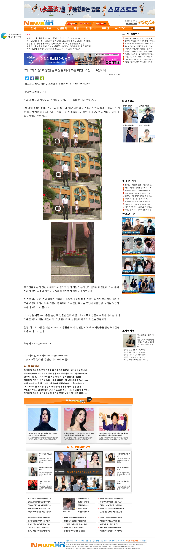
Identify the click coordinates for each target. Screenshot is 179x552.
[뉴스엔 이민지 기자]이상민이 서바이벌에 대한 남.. (45, 460)
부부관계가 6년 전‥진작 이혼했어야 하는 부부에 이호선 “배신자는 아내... (56, 373)
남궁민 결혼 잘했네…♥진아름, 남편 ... (111, 512)
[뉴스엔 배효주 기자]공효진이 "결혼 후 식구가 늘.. (45, 474)
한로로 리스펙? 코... (84, 502)
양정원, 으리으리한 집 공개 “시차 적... (39, 502)
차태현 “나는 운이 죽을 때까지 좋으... (111, 517)
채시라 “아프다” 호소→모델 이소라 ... (111, 502)
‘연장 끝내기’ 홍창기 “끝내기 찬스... (39, 527)
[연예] (33, 30)
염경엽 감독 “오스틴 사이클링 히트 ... (75, 521)
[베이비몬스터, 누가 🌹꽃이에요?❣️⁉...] (138, 293)
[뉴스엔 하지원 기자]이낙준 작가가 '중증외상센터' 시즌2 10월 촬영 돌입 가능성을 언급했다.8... (78, 438)
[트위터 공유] (27, 78)
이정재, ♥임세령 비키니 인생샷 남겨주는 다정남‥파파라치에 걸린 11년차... (60, 46)
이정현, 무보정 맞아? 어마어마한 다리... (112, 498)
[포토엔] (105, 30)
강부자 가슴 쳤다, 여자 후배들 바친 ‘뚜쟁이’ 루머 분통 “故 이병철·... (53, 377)
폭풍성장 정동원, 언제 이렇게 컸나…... (40, 508)
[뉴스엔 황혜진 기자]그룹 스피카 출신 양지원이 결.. (123, 474)
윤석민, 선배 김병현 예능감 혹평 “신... (75, 517)
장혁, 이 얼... (66, 511)
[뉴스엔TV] (119, 30)
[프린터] (42, 78)
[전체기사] (90, 30)
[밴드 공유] (37, 78)
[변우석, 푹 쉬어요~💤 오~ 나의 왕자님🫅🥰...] (138, 254)
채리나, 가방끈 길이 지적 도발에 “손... (39, 505)
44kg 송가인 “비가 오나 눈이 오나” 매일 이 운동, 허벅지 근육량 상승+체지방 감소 (151, 57)
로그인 (127, 21)
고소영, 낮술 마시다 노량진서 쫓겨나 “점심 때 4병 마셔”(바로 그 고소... (58, 38)
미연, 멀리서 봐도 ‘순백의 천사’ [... (110, 521)
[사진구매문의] (131, 24)
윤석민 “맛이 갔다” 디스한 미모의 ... (39, 524)
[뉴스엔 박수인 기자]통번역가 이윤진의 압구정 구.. (123, 487)
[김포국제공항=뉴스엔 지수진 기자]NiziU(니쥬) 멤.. (123, 460)
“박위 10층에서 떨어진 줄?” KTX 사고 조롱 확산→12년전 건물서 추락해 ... (57, 390)
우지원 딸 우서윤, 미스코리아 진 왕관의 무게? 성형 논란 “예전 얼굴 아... (55, 393)
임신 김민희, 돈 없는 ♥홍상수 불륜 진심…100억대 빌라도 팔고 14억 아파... (59, 41)
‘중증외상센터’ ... (83, 505)
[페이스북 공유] (32, 78)
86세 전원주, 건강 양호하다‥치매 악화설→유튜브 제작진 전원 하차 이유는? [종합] (113, 434)
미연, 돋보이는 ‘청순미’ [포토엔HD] (111, 531)
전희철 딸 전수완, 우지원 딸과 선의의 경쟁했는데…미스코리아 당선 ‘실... (56, 380)
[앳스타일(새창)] (146, 24)
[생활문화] (62, 30)
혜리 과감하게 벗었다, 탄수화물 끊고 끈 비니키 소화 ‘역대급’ (53, 49)
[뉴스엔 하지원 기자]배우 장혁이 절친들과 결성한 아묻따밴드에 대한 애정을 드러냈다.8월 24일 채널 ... (43, 438)
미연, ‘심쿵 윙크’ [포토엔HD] (108, 524)
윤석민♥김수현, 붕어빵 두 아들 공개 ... (39, 517)
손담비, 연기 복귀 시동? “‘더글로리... (111, 505)
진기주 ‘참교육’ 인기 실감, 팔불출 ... (75, 531)
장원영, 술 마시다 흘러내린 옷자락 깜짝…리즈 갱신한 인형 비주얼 (55, 44)
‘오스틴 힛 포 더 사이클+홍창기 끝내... (75, 524)
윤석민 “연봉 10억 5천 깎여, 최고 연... (39, 531)
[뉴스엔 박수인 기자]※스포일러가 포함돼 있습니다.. (45, 487)
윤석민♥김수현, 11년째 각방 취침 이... (39, 521)
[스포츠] (47, 30)
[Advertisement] (138, 80)
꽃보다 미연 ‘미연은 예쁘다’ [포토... (110, 527)
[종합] (76, 30)
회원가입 (134, 21)
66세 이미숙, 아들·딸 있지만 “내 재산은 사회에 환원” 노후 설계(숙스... (54, 383)
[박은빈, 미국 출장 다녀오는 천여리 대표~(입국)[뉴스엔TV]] (138, 274)
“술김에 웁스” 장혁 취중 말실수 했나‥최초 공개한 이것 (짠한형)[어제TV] (42, 434)
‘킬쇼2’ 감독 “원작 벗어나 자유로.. (135, 352)
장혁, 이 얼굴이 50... (84, 498)
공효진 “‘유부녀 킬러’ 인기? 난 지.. (135, 355)
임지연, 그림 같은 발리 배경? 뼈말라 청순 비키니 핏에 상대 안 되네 (147, 51)
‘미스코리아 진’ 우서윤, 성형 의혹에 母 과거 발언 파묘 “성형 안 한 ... (53, 387)
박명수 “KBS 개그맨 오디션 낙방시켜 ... (40, 512)
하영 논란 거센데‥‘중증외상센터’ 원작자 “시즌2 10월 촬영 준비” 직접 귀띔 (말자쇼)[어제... (79, 434)
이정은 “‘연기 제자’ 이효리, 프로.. (135, 357)
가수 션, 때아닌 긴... (84, 508)
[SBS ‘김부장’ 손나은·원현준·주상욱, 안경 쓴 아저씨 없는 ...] (138, 235)
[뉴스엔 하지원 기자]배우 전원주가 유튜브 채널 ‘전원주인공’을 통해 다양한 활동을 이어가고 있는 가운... (113, 439)
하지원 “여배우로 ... (84, 512)
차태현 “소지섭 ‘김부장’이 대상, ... (74, 527)
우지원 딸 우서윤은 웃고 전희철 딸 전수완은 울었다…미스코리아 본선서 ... (56, 370)
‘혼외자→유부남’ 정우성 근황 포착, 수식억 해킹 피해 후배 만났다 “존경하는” (150, 41)
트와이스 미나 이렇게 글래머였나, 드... (40, 498)
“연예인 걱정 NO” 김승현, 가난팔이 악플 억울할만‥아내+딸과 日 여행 (148, 59)
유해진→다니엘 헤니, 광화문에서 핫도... (112, 508)
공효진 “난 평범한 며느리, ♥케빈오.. (135, 350)
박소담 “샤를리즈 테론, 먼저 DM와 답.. (136, 360)
